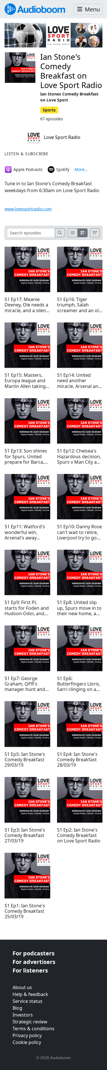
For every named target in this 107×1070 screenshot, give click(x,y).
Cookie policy (27, 1042)
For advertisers (34, 962)
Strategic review (30, 1022)
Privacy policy (27, 1035)
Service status (28, 1001)
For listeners (30, 970)
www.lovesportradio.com (28, 209)
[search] (60, 232)
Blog (17, 1008)
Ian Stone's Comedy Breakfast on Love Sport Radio (71, 70)
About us (22, 987)
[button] (88, 9)
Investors (23, 1015)
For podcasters (33, 953)
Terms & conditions (33, 1028)
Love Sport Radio (61, 137)
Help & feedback (30, 994)
